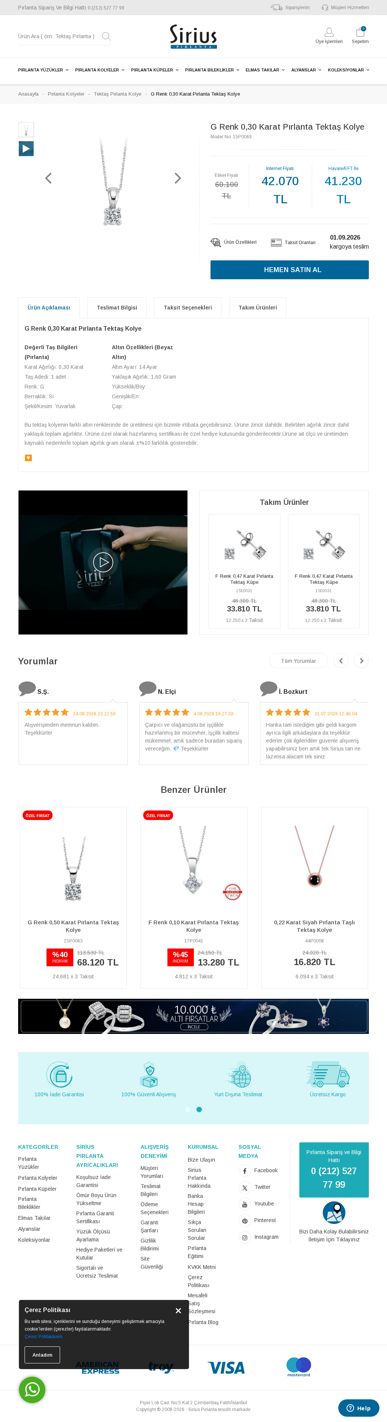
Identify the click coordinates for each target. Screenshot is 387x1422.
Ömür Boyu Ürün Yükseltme (96, 1199)
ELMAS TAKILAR (262, 70)
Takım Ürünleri (257, 308)
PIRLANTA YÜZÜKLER (40, 70)
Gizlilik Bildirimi (150, 1245)
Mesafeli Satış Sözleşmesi (201, 1303)
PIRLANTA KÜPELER (152, 70)
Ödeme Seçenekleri (155, 1208)
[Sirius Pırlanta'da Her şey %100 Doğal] (193, 1016)
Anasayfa (28, 94)
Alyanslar (29, 1229)
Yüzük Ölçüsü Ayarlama (93, 1236)
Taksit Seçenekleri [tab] (188, 308)
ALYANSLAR (303, 70)
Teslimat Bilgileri (151, 1190)
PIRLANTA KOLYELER (97, 70)
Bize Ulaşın (201, 1160)
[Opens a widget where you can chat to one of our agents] (358, 1408)
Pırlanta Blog (203, 1322)
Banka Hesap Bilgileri (196, 1204)
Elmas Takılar (34, 1218)
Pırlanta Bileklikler (29, 1203)
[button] (48, 177)
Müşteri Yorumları (152, 1172)
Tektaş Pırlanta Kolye (117, 94)
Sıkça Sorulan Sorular (197, 1230)
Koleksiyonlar (34, 1240)
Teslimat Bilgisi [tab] (117, 308)
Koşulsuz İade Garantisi (93, 1181)
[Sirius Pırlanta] (193, 36)
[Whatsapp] (32, 1390)
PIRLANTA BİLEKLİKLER (209, 70)
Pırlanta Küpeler (37, 1189)
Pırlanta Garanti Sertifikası (95, 1217)
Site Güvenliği (152, 1263)
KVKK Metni (202, 1267)
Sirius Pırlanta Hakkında (199, 1178)
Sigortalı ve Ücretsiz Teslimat (97, 1272)
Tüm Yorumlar (298, 661)
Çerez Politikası (198, 1281)
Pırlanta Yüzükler (28, 1163)
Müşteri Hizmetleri (350, 7)
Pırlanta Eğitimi (197, 1252)
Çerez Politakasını (43, 1336)
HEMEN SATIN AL (293, 270)
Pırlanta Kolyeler (66, 94)
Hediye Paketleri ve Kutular (99, 1254)
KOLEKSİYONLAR (346, 70)
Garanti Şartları (149, 1226)
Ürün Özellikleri (240, 242)
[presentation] (340, 660)
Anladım (42, 1355)
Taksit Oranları (299, 242)
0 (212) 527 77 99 (106, 8)
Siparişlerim (297, 7)
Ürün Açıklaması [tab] (49, 308)
